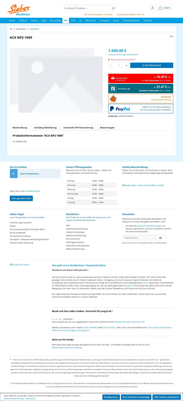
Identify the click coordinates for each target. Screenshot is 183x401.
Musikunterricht (122, 322)
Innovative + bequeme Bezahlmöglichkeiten (29, 239)
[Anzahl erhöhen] (126, 65)
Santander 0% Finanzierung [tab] (78, 127)
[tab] (20, 128)
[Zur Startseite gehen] (18, 10)
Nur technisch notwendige (136, 397)
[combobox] (86, 8)
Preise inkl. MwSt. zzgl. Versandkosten (123, 54)
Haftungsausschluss (75, 242)
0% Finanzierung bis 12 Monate (95, 14)
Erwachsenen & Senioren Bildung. (67, 347)
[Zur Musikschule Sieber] (19, 262)
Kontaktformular (32, 191)
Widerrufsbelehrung (75, 249)
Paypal (13, 226)
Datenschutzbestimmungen (149, 226)
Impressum (31, 398)
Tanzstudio (128, 285)
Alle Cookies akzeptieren (166, 397)
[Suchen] (113, 8)
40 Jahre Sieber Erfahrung (21, 242)
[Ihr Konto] (152, 7)
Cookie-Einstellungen (75, 232)
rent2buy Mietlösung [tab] (45, 127)
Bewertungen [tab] (107, 127)
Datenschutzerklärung (76, 235)
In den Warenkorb (152, 65)
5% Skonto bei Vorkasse (20, 236)
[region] (56, 80)
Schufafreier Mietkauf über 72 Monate (130, 14)
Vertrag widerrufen (21, 198)
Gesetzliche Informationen (78, 245)
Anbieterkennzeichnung (77, 228)
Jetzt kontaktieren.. (30, 173)
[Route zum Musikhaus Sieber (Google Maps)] (147, 190)
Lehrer (145, 282)
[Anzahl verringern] (111, 65)
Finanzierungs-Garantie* (21, 222)
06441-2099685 (90, 327)
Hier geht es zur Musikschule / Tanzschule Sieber (79, 265)
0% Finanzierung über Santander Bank (27, 229)
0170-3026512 (110, 327)
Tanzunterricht (138, 322)
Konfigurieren (111, 397)
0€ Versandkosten (18, 232)
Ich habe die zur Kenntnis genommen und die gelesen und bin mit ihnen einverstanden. (148, 229)
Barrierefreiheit (73, 239)
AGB (68, 225)
